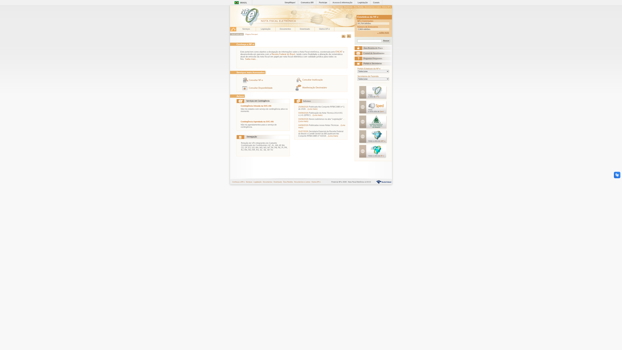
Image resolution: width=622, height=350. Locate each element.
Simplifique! (290, 2)
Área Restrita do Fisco (373, 48)
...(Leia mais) (311, 109)
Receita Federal (383, 182)
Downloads (348, 7)
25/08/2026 (303, 107)
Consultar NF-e (256, 80)
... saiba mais (383, 33)
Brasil (243, 2)
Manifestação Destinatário (314, 87)
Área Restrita (358, 7)
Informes (307, 101)
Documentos (338, 7)
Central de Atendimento (373, 53)
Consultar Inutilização (312, 80)
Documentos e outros (373, 7)
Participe (323, 2)
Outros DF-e (386, 7)
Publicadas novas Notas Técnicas (324, 125)
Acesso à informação (342, 2)
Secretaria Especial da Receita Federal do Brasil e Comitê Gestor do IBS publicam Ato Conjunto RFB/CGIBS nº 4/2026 (320, 133)
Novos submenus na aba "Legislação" (325, 119)
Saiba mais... (251, 59)
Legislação (363, 2)
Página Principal (251, 34)
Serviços (320, 7)
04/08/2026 (303, 113)
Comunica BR (307, 2)
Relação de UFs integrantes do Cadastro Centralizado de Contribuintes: (259, 144)
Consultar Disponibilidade (260, 88)
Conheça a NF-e (309, 7)
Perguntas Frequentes (372, 58)
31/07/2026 (303, 131)
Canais (376, 2)
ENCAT (338, 52)
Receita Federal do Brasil (283, 54)
